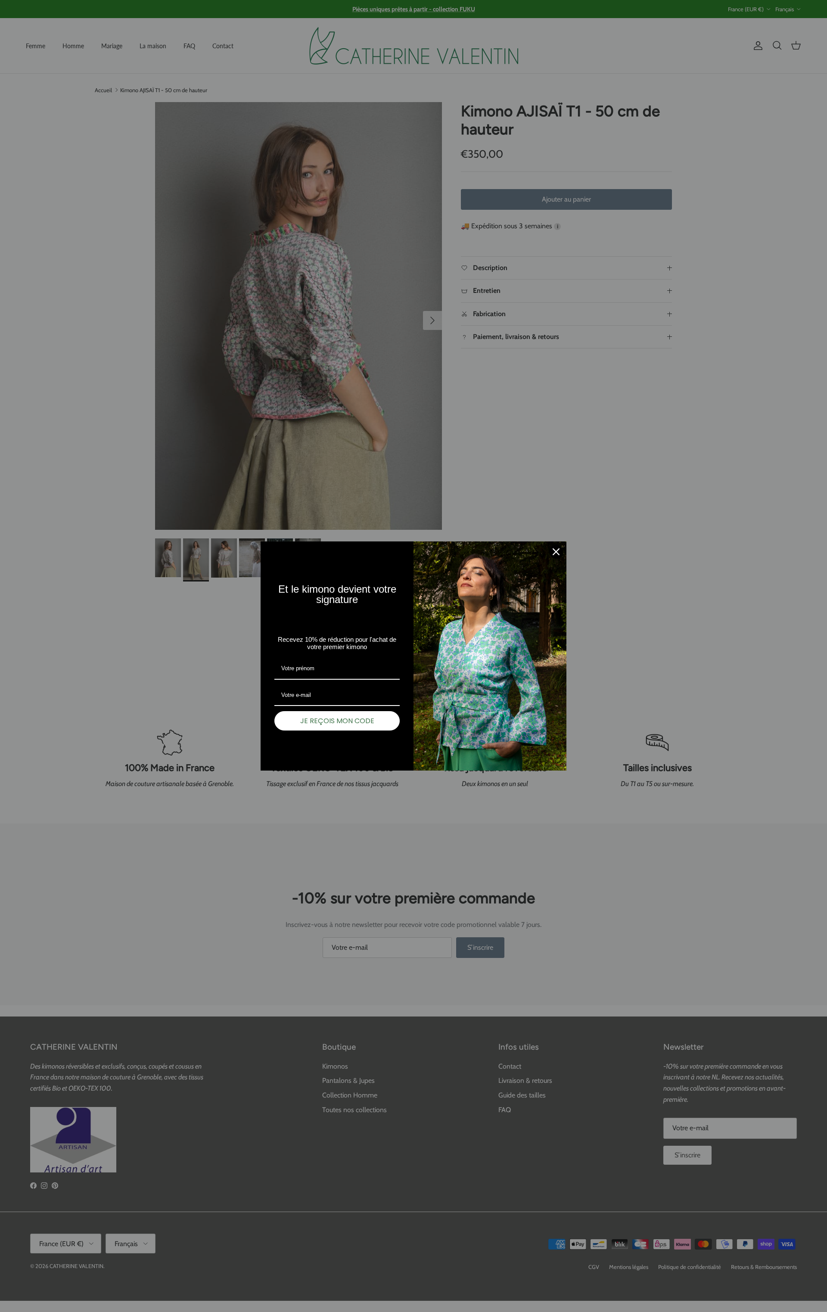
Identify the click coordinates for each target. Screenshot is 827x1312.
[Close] (556, 551)
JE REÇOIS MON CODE (337, 721)
